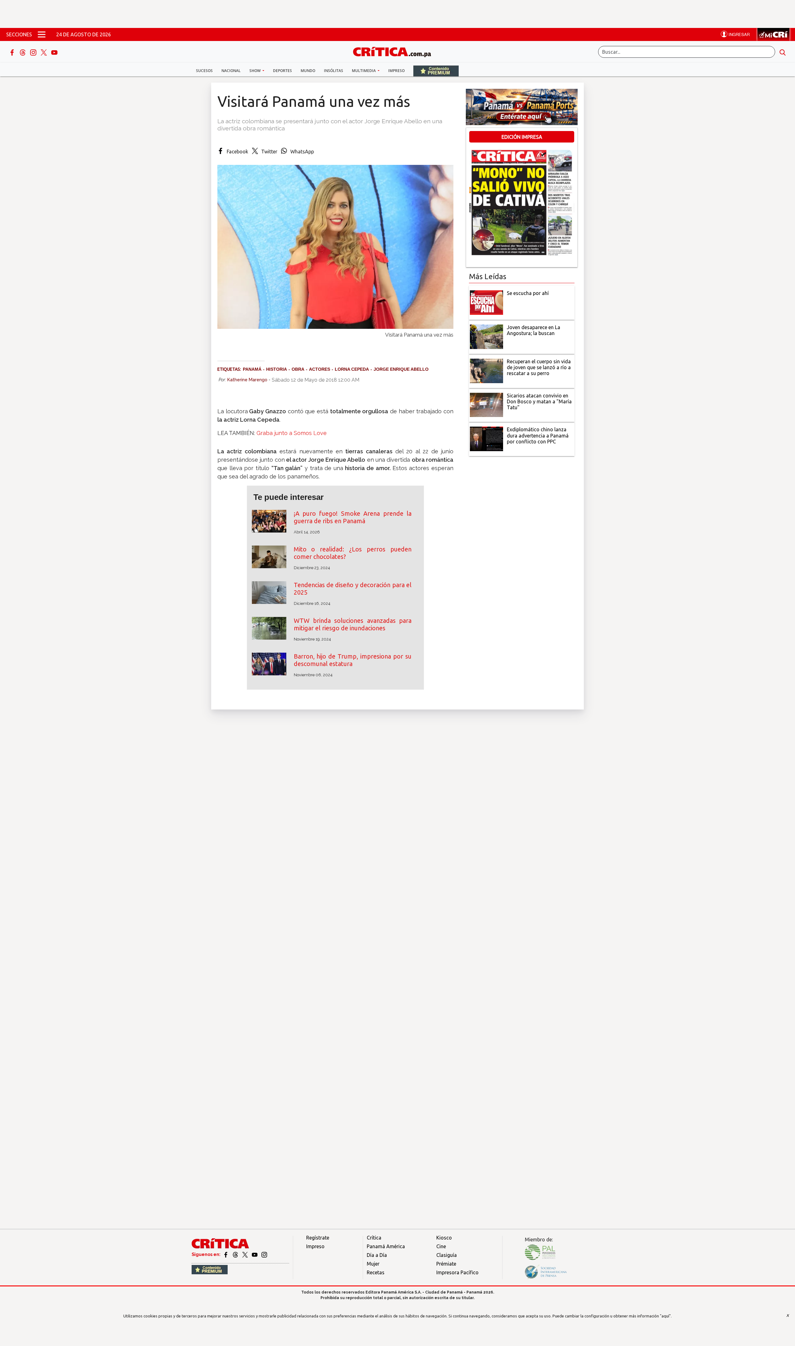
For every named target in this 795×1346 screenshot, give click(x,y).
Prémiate (446, 1264)
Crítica (374, 1237)
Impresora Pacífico (457, 1272)
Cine (441, 1246)
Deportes (282, 70)
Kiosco (444, 1237)
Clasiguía (446, 1255)
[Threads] (23, 52)
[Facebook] (12, 52)
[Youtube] (54, 52)
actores (319, 369)
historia (276, 369)
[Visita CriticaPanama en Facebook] (226, 1254)
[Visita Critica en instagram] (264, 1254)
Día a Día (377, 1255)
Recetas (375, 1272)
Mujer (373, 1264)
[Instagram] (34, 52)
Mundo (308, 70)
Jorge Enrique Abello (401, 369)
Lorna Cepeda (352, 369)
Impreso (396, 70)
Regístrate (317, 1237)
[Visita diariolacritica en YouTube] (255, 1254)
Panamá (252, 369)
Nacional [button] (231, 70)
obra (298, 369)
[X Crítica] (44, 52)
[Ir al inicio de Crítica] (395, 51)
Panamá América (386, 1246)
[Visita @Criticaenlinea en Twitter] (236, 1254)
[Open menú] (41, 34)
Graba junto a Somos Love (292, 433)
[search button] (783, 52)
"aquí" (665, 1316)
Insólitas (333, 70)
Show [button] (255, 70)
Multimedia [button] (364, 70)
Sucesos (204, 70)
